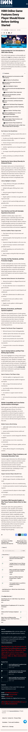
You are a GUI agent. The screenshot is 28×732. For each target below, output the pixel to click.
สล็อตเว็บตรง (4, 646)
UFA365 (17, 652)
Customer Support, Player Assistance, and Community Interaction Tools (12, 120)
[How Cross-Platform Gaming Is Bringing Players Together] (5, 578)
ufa (12, 656)
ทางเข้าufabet (16, 646)
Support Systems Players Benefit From (13, 122)
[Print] (25, 535)
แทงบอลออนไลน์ (22, 656)
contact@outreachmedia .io (11, 692)
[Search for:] (12, 550)
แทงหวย (22, 652)
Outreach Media (13, 694)
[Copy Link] (11, 33)
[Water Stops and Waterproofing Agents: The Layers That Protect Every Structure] (23, 619)
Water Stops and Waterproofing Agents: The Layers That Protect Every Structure (10, 619)
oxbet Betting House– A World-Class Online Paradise (13, 589)
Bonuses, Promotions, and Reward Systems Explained (13, 101)
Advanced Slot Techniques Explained (9, 611)
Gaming (10, 574)
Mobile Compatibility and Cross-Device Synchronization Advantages (12, 113)
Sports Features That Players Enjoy (13, 110)
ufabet (21, 648)
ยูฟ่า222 (8, 652)
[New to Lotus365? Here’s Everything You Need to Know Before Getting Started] (5, 571)
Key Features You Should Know (12, 80)
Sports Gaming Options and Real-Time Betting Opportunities (13, 107)
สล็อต (14, 648)
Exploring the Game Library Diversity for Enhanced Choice (12, 83)
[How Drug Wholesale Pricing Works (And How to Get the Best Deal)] (5, 558)
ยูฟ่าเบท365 (12, 654)
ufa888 (3, 648)
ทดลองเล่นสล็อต (16, 702)
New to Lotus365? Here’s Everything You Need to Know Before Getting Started (17, 571)
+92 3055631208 (9, 696)
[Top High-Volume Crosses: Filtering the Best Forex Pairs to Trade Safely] (5, 565)
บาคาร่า (10, 646)
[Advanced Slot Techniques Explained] (23, 613)
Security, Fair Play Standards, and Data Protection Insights (12, 95)
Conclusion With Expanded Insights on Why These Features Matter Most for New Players (14, 126)
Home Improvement (5, 591)
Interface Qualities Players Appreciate (13, 92)
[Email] (9, 33)
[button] (27, 4)
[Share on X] (6, 33)
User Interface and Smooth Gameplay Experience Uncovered (14, 89)
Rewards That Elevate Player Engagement (14, 104)
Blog (2, 602)
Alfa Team (6, 30)
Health (10, 560)
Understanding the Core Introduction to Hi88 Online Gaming (13, 77)
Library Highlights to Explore (11, 86)
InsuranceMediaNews (14, 711)
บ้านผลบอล (4, 656)
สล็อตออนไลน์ (18, 650)
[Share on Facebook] (4, 33)
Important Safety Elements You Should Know (14, 98)
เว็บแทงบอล (4, 658)
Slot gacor (23, 702)
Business (11, 566)
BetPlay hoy (19, 654)
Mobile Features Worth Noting (11, 116)
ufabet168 (23, 646)
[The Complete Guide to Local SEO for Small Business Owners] (5, 584)
